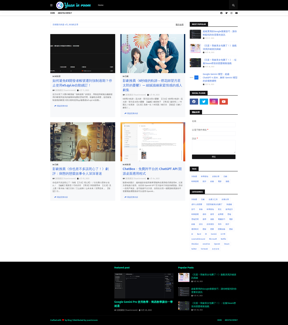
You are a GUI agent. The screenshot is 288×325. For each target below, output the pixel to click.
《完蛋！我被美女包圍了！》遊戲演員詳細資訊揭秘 (220, 47)
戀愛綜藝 (221, 229)
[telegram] (233, 102)
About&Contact (65, 13)
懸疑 (204, 229)
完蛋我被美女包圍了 (214, 204)
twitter (194, 249)
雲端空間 (195, 219)
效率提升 (229, 209)
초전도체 (215, 249)
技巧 (193, 209)
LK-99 (223, 234)
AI (192, 234)
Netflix (223, 239)
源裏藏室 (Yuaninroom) (65, 90)
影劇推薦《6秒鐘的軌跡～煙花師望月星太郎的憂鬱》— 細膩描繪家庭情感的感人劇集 (152, 85)
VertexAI (204, 249)
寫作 (220, 224)
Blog (70, 320)
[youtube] (236, 13)
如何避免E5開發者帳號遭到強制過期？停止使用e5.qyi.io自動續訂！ (82, 83)
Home (52, 13)
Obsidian (195, 244)
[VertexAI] (144, 285)
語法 (201, 224)
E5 (206, 234)
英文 (220, 209)
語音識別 (210, 224)
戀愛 (212, 229)
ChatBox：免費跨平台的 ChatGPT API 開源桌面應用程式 (152, 171)
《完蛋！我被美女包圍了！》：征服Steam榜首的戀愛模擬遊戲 (220, 62)
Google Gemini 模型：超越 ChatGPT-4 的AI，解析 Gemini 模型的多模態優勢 (220, 77)
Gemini (214, 234)
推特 (204, 214)
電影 (220, 181)
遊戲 (227, 181)
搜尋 (204, 219)
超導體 (220, 214)
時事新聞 (195, 181)
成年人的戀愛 (196, 204)
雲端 (229, 214)
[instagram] (231, 13)
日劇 (127, 76)
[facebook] (221, 13)
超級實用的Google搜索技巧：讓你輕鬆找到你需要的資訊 (220, 33)
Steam (226, 244)
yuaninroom (92, 320)
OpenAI (217, 244)
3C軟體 (57, 76)
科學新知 (204, 176)
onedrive (206, 244)
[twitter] (226, 13)
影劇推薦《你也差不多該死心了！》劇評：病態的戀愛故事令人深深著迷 (80, 171)
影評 (204, 181)
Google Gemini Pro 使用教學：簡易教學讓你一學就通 (143, 304)
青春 (201, 209)
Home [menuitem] (101, 5)
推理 (212, 214)
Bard (199, 234)
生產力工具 (213, 199)
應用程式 (195, 229)
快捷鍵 (229, 204)
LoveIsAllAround (198, 239)
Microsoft (213, 239)
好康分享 (215, 176)
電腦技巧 (221, 219)
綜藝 (212, 181)
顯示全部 (180, 24)
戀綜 (231, 229)
